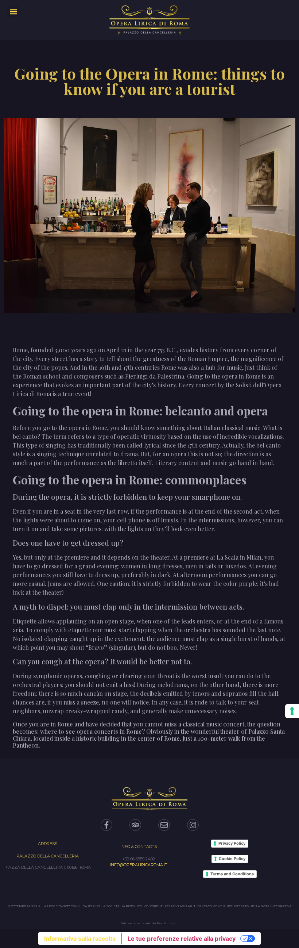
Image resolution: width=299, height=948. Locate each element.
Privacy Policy (231, 843)
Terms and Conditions (232, 873)
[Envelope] (164, 825)
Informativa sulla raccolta (80, 938)
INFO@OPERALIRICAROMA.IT (138, 864)
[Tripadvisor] (135, 825)
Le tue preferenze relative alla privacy (182, 938)
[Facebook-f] (106, 825)
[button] (13, 11)
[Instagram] (193, 825)
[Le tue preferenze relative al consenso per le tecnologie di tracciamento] (292, 711)
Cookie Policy (232, 858)
